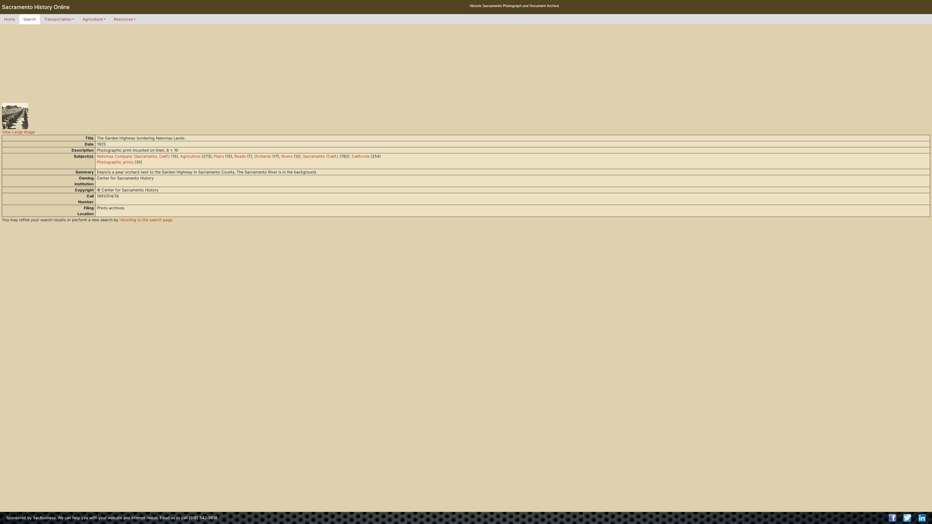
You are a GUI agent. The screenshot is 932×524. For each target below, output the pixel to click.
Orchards (262, 156)
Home (9, 19)
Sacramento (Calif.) (320, 156)
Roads (240, 156)
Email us (167, 517)
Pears (219, 156)
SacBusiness (44, 517)
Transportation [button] (57, 19)
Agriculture (190, 156)
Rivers (286, 156)
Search (29, 19)
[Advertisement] (466, 61)
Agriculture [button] (93, 19)
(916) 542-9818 (203, 517)
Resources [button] (123, 19)
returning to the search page (146, 219)
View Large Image (18, 132)
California (360, 156)
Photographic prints (115, 162)
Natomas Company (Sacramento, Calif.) (133, 156)
